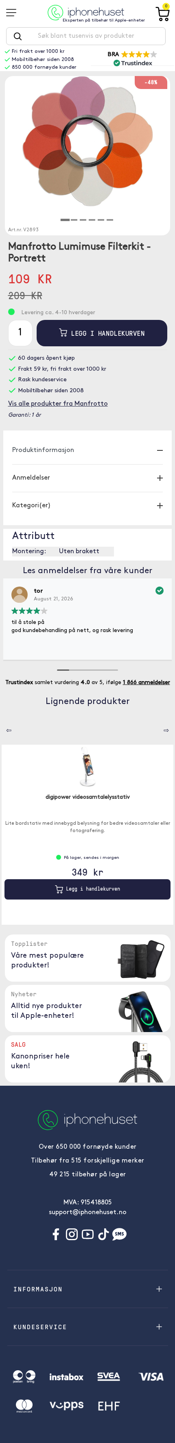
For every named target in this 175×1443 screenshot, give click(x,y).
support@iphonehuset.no (88, 1212)
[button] (133, 58)
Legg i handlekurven (105, 333)
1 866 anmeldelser (146, 683)
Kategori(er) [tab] (31, 505)
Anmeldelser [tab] (31, 478)
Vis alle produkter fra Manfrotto (58, 404)
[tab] (65, 220)
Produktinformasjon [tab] (43, 450)
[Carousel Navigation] (3, 728)
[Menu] (14, 12)
